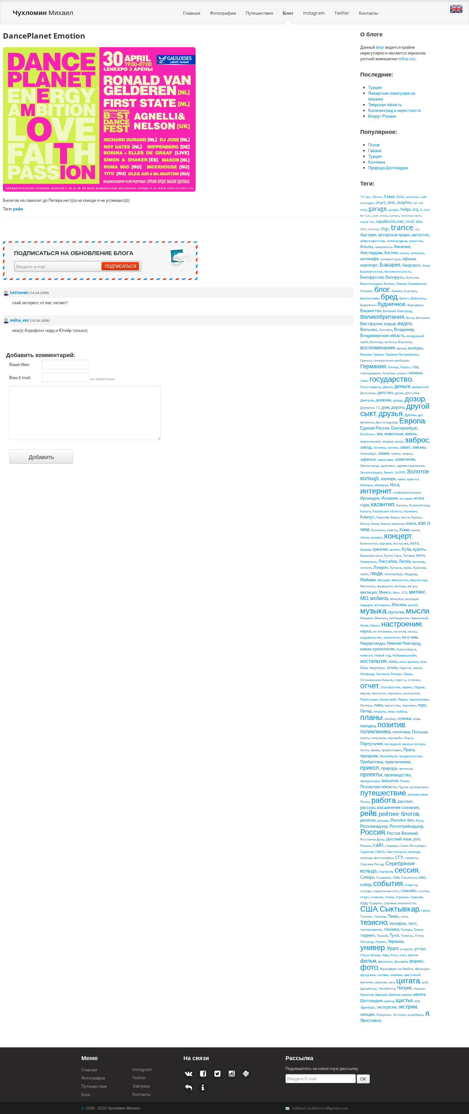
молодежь (382, 605)
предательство (410, 756)
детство (385, 392)
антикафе (369, 258)
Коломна (376, 162)
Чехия (404, 987)
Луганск (395, 567)
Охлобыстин (390, 687)
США (369, 908)
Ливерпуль (368, 561)
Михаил (43, 12)
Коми (404, 529)
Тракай (382, 935)
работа (383, 800)
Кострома (400, 543)
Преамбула (388, 756)
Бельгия (412, 277)
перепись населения (403, 693)
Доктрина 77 (370, 407)
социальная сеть (386, 891)
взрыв (390, 323)
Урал (392, 948)
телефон (397, 923)
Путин (364, 801)
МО (364, 598)
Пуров (403, 787)
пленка (404, 718)
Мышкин (366, 618)
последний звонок (398, 744)
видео (405, 323)
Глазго (405, 367)
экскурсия (386, 1007)
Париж (419, 687)
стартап (377, 897)
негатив (400, 631)
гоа (415, 367)
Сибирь (367, 877)
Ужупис (380, 941)
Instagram (314, 13)
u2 (417, 229)
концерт (398, 535)
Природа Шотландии (388, 168)
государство (390, 378)
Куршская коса (371, 555)
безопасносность (397, 271)
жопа (399, 441)
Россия (372, 831)
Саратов (366, 851)
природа (389, 768)
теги (404, 916)
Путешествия (259, 13)
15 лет (365, 196)
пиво (378, 705)
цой (425, 982)
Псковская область (378, 786)
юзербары (415, 1014)
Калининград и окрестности (394, 110)
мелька (400, 586)
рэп (416, 839)
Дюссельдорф (386, 422)
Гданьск (366, 360)
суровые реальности (400, 903)
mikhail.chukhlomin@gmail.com (320, 1107)
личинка (418, 561)
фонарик (400, 961)
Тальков (380, 916)
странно (402, 897)
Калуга (365, 511)
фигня (412, 955)
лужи (407, 567)
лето (420, 555)
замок (395, 453)
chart (380, 202)
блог (380, 47)
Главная (191, 13)
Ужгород (366, 941)
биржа (401, 283)
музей (412, 605)
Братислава (369, 298)
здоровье (387, 465)
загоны (392, 447)
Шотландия (371, 1000)
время (401, 348)
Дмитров (367, 400)
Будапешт (368, 305)
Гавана (374, 150)
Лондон (380, 567)
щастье (404, 1000)
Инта (394, 484)
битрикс (366, 291)
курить (419, 549)
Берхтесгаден (371, 283)
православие (391, 750)
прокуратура (369, 781)
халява (382, 974)
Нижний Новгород (404, 643)
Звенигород (369, 465)
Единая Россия (374, 428)
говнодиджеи (370, 373)
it (421, 209)
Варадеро (415, 305)
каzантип (382, 504)
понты (364, 738)
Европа (412, 420)
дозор (415, 398)
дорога (397, 407)
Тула (394, 935)
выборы (415, 348)
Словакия (383, 877)
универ (372, 947)
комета (392, 530)
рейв (368, 813)
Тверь (393, 916)
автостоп (420, 235)
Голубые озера (394, 373)
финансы (385, 961)
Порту (408, 738)
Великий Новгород (397, 311)
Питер (366, 711)
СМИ (395, 877)
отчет (369, 685)
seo (418, 221)
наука (365, 631)
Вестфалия (371, 323)
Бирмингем (417, 283)
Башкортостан (371, 271)
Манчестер (418, 580)
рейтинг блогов (399, 813)
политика (401, 732)
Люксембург (393, 574)
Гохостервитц (370, 387)
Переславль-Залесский (378, 699)
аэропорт (369, 265)
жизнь (411, 433)
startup (373, 229)
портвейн (395, 738)
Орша (407, 673)
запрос (407, 453)
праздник (369, 756)
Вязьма (365, 354)
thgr (385, 228)
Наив (364, 625)
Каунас (416, 517)
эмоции (367, 1014)
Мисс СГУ (400, 592)
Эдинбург (367, 1007)
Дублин (410, 415)
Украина (395, 941)
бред (389, 296)
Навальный (419, 618)
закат (405, 447)
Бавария (390, 264)
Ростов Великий (402, 833)
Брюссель (418, 298)
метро (412, 586)
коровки (385, 543)
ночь (393, 661)
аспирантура (390, 259)
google (393, 209)
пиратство (392, 705)
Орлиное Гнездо (388, 673)
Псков (374, 145)
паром (365, 693)
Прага (408, 749)
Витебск (386, 329)
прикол (369, 767)
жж (380, 433)
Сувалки (416, 897)
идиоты (413, 479)
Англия (391, 252)
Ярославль (371, 1020)
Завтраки (141, 1086)
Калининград (419, 505)
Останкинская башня (376, 680)
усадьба (406, 949)
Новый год (383, 655)
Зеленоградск (371, 472)
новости (366, 655)
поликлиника (375, 731)
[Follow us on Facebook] (188, 1074)
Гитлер (393, 367)
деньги (402, 386)
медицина (385, 586)
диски (399, 393)
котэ (414, 543)
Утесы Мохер (370, 955)
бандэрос (411, 265)
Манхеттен (399, 580)
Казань (401, 505)
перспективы (418, 699)
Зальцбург (368, 453)
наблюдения (398, 618)
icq (415, 209)
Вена (410, 317)
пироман (409, 705)
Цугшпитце (368, 988)
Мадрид (411, 574)
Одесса (405, 667)
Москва (399, 604)
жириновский (370, 441)
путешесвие (419, 787)
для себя (412, 393)
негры (412, 631)
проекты (371, 774)
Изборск (366, 485)
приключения (397, 762)
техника (391, 929)
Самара (391, 845)
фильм (368, 960)
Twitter (341, 13)
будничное (391, 304)
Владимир (404, 329)
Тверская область (385, 104)
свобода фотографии (376, 857)
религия (368, 820)
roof (409, 221)
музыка (373, 610)
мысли (417, 610)
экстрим (407, 1006)
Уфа (385, 955)
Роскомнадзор (374, 826)
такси (425, 910)
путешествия (417, 794)
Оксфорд (367, 673)
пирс (422, 705)
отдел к (400, 680)
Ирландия (369, 498)
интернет (376, 490)
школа (419, 994)
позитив (391, 724)
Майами (368, 580)
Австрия (368, 235)
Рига (419, 820)
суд (363, 902)
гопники (414, 373)
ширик (406, 994)
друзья (390, 413)
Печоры (366, 705)
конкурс (376, 537)
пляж (416, 718)
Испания (389, 498)
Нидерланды (372, 643)
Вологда (376, 342)
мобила (379, 598)
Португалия (371, 743)
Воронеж (405, 342)
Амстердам (371, 252)
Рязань (365, 845)
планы (371, 717)
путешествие (383, 792)
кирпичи (398, 523)
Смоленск (408, 877)
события (388, 883)
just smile (380, 215)
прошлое (389, 780)
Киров (385, 523)
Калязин (410, 511)
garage (377, 208)
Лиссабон (387, 561)
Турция (375, 87)
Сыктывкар (399, 908)
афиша (409, 258)
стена (389, 897)
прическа (406, 768)
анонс (404, 253)
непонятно (391, 637)
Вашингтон (370, 310)
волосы (390, 342)
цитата (408, 980)
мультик (396, 612)
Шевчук (394, 994)
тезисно (373, 922)
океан (417, 667)
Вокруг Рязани (382, 116)
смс (422, 877)
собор (365, 884)
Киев (375, 523)
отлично (413, 680)
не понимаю (382, 631)
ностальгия (373, 660)
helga (405, 209)
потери (419, 744)
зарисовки (385, 459)
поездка (368, 726)
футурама (368, 974)
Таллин (366, 916)
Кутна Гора (392, 555)
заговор (379, 447)
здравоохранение (410, 465)
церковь (381, 982)
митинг (417, 591)
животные (393, 433)
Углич (419, 935)
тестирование (371, 929)
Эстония (399, 1014)
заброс (417, 439)
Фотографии (223, 13)
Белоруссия (371, 277)
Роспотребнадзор (406, 826)
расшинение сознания (398, 807)
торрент (367, 935)
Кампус (367, 517)
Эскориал (383, 1014)
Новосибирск (406, 649)
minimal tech (411, 215)
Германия (373, 366)
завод (365, 447)
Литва (404, 561)
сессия (407, 869)
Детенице (368, 393)
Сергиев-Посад (371, 864)
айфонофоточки (372, 240)
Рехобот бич (402, 820)
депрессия (420, 387)
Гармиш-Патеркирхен (402, 354)
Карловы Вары (387, 517)
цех (391, 982)
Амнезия (402, 246)
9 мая (389, 196)
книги (411, 523)
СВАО (379, 851)
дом (385, 407)
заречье (368, 459)
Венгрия (422, 317)
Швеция (381, 994)
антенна (417, 253)
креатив (380, 549)
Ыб (417, 1001)
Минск (385, 592)
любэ (364, 574)
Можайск (396, 599)
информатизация (407, 492)
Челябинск (387, 988)
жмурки (387, 441)
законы (419, 447)
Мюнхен (381, 618)
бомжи (397, 291)
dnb (391, 202)
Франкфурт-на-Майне (396, 968)
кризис (395, 549)
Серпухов (385, 871)
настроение (401, 623)
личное (365, 567)
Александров (397, 240)
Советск (411, 885)
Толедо (406, 929)
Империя (381, 485)
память (407, 687)
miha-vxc (406, 59)
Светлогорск (396, 851)
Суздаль (375, 903)
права (375, 750)
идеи (401, 479)
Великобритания (382, 316)
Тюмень (407, 935)
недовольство (371, 637)
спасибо (408, 890)
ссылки (423, 891)
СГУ (399, 857)
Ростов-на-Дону (372, 839)
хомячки (396, 974)
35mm (377, 196)
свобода (413, 851)
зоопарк (388, 478)
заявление (405, 459)
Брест (404, 298)
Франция (422, 968)
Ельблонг (367, 434)
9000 (400, 196)
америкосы (383, 247)
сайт (378, 844)
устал (420, 948)
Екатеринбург (404, 428)
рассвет (405, 801)
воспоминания (377, 347)
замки (383, 453)
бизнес (389, 283)
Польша (419, 732)
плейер (390, 718)
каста (405, 517)
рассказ (367, 807)
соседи (365, 891)
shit (363, 229)
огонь (392, 667)
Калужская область (387, 511)
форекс (416, 961)
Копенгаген (369, 543)
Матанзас (367, 586)
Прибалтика (371, 762)
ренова (383, 820)
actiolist (412, 196)
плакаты (380, 711)
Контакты (368, 13)
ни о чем (410, 637)
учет (402, 955)
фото (369, 967)
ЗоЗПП (400, 472)
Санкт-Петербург (412, 845)
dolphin (404, 202)
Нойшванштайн (404, 655)
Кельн (364, 523)
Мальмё (383, 580)
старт (364, 897)
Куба (406, 549)
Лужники (419, 567)
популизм (378, 738)
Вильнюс (369, 329)
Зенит (388, 472)
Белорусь (394, 277)
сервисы (411, 857)
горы (364, 380)
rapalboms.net (390, 221)
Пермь (402, 699)
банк (425, 265)
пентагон (379, 693)
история (405, 498)
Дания (387, 387)
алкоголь (416, 240)
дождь (398, 400)
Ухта (394, 955)
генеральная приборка (391, 360)
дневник (383, 400)
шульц (389, 1001)
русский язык (399, 839)
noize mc (367, 221)
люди (376, 573)
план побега (397, 711)
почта (364, 750)
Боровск (410, 291)
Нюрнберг (377, 667)
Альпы (366, 246)
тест (412, 923)
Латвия (408, 555)
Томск (418, 929)
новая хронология (377, 649)
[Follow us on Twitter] (203, 1074)
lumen (394, 215)
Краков (365, 549)
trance (402, 227)
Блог (288, 13)
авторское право (394, 235)
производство (397, 775)
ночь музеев (408, 661)
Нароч (374, 625)
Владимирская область (382, 335)
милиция (368, 592)
